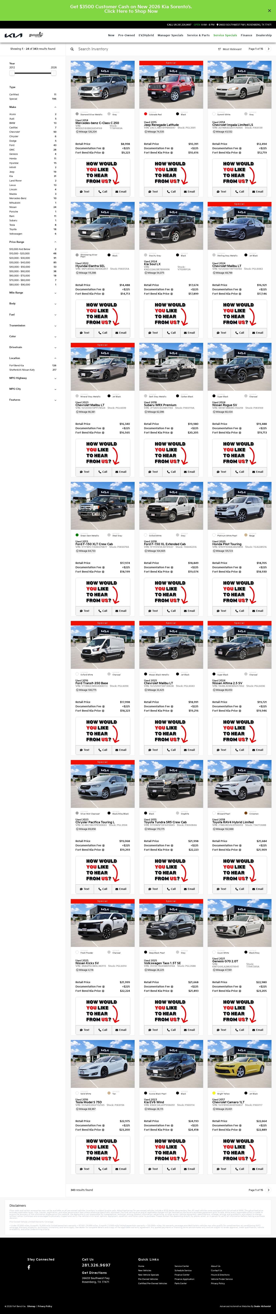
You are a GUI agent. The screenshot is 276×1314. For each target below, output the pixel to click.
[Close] (269, 10)
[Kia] (13, 35)
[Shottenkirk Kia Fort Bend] (35, 35)
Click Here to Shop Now (131, 11)
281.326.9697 (179, 25)
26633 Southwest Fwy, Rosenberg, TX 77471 (244, 25)
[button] (132, 84)
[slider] (12, 73)
